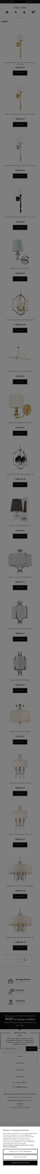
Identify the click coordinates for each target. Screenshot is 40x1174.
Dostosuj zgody (20, 1157)
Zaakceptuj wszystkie (20, 1163)
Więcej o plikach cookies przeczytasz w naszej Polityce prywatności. (18, 1146)
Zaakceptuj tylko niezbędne (20, 1151)
